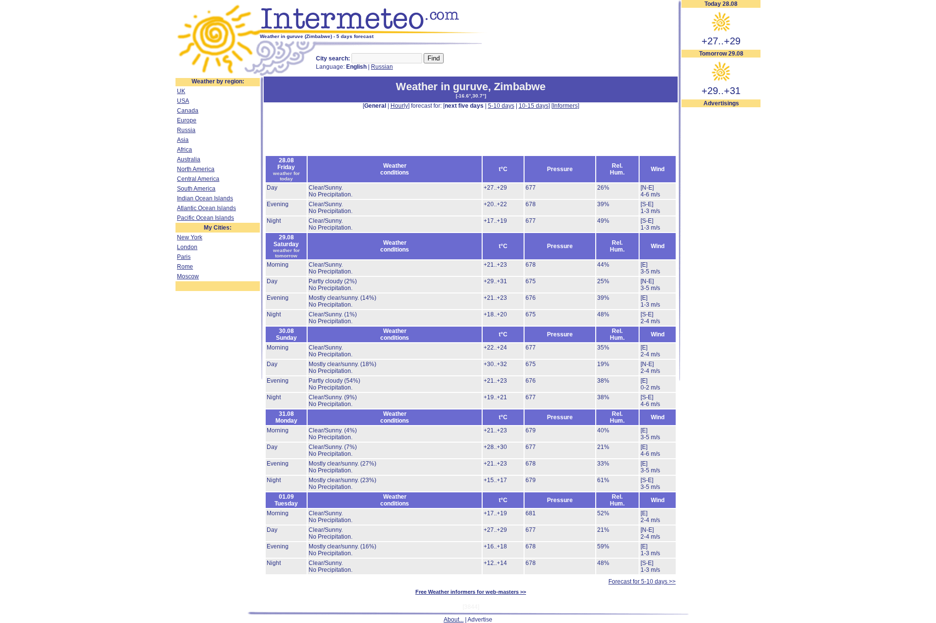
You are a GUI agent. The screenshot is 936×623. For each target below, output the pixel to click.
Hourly (399, 105)
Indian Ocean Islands (205, 198)
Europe (186, 120)
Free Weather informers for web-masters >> (470, 592)
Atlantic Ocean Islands (206, 208)
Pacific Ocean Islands (205, 217)
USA (183, 100)
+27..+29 (721, 41)
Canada (187, 110)
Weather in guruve (442, 86)
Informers (565, 105)
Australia (188, 159)
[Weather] (218, 74)
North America (195, 169)
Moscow (188, 276)
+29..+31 (721, 90)
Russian (382, 66)
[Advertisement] (721, 254)
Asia (183, 139)
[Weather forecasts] (374, 31)
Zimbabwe (520, 86)
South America (196, 188)
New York (189, 237)
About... (454, 619)
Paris (184, 256)
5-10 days (501, 105)
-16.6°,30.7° (471, 95)
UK (181, 91)
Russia (186, 130)
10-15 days (533, 105)
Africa (184, 149)
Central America (198, 178)
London (187, 247)
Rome (185, 266)
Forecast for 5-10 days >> (642, 581)
